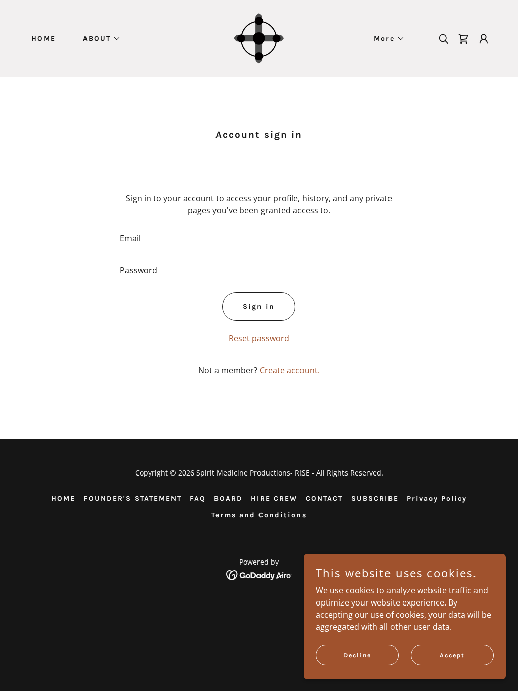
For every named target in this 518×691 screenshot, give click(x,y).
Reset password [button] (259, 338)
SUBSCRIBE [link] (375, 498)
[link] (259, 38)
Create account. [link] (290, 370)
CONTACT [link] (324, 498)
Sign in (259, 306)
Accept (452, 654)
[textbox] (259, 238)
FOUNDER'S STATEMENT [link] (132, 498)
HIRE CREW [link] (274, 498)
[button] (98, 39)
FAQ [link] (198, 498)
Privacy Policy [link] (437, 498)
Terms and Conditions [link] (259, 515)
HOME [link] (43, 38)
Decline (357, 654)
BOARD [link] (228, 498)
